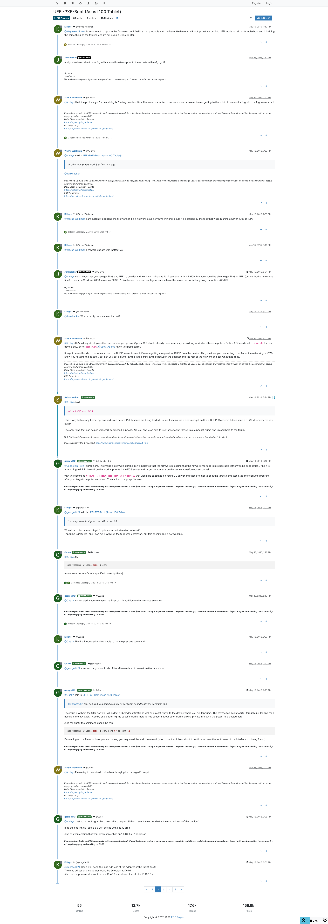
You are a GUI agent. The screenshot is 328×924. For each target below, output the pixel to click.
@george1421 (82, 507)
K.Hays (68, 26)
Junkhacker (70, 57)
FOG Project (178, 917)
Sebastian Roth (72, 397)
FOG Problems (62, 18)
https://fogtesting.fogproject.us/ (79, 122)
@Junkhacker (72, 173)
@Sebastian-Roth (74, 465)
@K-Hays (69, 401)
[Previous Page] (147, 889)
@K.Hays (90, 97)
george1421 (70, 461)
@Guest (89, 767)
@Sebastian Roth (103, 461)
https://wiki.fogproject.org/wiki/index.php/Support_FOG (122, 443)
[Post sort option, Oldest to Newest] (251, 18)
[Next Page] (181, 889)
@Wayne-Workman (74, 31)
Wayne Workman (73, 97)
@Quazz (99, 596)
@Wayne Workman (84, 26)
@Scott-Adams (106, 346)
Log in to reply (263, 18)
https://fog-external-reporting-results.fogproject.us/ (88, 128)
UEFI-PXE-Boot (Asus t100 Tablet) (102, 155)
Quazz (67, 552)
